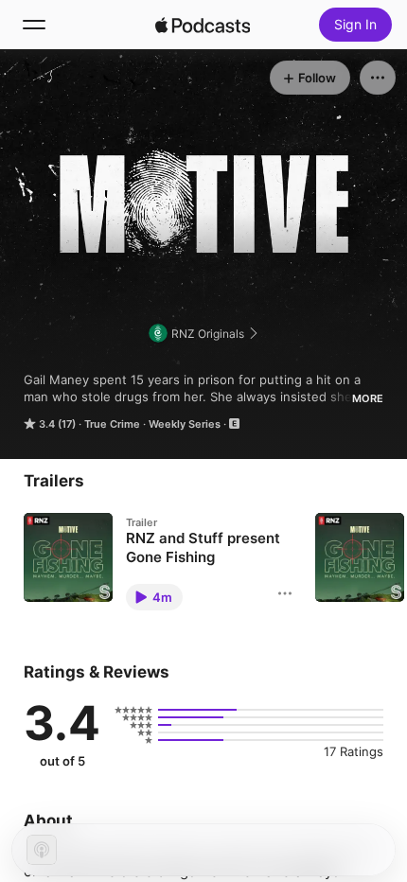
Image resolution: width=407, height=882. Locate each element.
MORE (367, 398)
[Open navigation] (34, 24)
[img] (202, 24)
